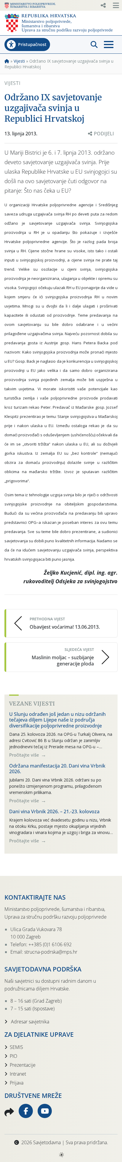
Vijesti (19, 61)
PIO (13, 1056)
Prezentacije (23, 1065)
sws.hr (61, 1154)
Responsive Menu (103, 5)
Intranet (18, 1074)
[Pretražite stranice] (94, 44)
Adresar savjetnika (29, 1021)
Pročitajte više (24, 755)
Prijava (16, 1082)
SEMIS (16, 1047)
